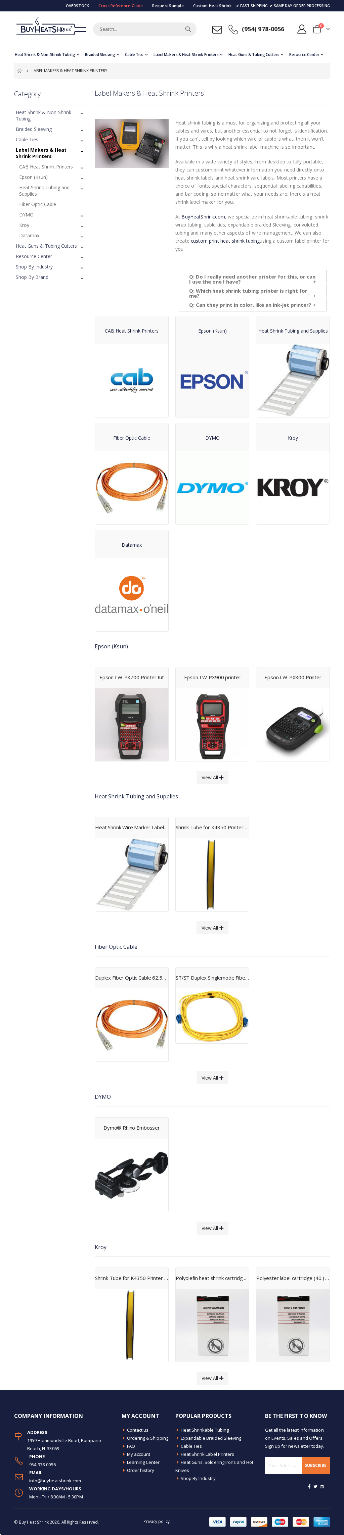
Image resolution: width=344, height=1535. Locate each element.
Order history (141, 1470)
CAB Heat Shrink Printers (46, 166)
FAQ (131, 1446)
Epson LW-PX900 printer (212, 677)
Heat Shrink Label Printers (207, 1454)
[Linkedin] (322, 1486)
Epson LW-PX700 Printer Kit (131, 677)
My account (138, 1454)
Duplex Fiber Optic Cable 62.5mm (131, 977)
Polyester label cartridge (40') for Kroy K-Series (293, 1278)
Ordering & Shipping (147, 1438)
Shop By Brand (32, 277)
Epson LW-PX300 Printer (292, 677)
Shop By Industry (34, 266)
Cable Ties (27, 139)
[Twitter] (315, 1486)
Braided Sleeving (34, 129)
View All (210, 777)
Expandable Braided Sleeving (211, 1438)
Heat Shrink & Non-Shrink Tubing (43, 115)
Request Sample (168, 5)
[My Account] (302, 29)
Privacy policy (156, 1521)
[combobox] (145, 29)
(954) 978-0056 (263, 29)
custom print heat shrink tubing (225, 241)
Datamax (29, 235)
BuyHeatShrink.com (203, 216)
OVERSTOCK (77, 5)
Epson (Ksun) (33, 177)
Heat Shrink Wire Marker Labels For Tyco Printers (131, 827)
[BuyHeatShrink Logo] (51, 29)
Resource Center (34, 256)
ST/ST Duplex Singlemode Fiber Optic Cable (212, 977)
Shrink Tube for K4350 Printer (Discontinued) (212, 827)
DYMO (26, 214)
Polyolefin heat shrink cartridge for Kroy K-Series (212, 1278)
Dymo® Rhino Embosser (131, 1127)
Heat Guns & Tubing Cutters (46, 246)
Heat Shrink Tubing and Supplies (44, 190)
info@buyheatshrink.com (55, 1481)
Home (19, 71)
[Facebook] (309, 1486)
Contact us (138, 1430)
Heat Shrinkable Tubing (205, 1430)
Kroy (24, 225)
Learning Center (143, 1462)
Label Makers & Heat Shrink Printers (41, 153)
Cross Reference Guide (120, 5)
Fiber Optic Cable (37, 204)
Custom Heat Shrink (212, 5)
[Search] (188, 29)
